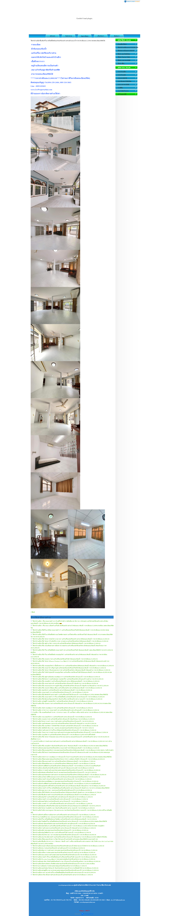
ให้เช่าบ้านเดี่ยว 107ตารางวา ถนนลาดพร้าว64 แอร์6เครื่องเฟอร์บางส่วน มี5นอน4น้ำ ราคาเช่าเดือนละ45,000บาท (66, 710)
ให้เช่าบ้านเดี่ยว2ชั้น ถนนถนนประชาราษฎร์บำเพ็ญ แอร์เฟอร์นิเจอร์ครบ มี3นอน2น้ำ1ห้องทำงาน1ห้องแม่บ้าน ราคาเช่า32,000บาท (70, 685)
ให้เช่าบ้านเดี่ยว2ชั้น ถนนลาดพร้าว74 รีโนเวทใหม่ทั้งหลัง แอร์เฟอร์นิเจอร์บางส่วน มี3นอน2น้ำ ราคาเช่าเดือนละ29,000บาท (68, 697)
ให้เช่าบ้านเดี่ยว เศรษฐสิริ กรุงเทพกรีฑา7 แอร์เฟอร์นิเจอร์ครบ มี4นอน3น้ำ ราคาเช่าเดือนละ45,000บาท (63, 701)
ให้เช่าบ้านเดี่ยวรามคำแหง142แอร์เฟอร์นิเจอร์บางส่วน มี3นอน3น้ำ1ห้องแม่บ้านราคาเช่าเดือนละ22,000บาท (64, 828)
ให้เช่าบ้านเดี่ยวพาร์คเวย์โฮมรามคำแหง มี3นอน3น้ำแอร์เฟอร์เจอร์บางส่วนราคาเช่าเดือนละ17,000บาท (63, 874)
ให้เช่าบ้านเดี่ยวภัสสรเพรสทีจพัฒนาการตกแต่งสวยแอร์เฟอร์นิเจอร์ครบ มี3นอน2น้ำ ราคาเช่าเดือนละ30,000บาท (65, 781)
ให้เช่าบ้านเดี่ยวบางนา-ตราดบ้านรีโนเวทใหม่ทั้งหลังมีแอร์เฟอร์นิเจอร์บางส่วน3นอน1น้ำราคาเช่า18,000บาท (64, 872)
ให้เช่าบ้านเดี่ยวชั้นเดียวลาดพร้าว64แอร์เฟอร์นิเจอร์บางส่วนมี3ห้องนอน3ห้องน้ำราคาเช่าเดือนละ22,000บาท (64, 794)
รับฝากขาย (68, 36)
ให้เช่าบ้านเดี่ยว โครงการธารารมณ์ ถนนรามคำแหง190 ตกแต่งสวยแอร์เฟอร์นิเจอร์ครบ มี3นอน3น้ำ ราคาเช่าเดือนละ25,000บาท (70, 732)
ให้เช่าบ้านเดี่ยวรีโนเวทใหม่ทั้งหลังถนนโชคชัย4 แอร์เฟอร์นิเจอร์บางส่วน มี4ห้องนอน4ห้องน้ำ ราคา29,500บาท (65, 819)
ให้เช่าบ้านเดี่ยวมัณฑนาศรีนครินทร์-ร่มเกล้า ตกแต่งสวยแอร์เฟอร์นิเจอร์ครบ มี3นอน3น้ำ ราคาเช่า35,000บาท (65, 772)
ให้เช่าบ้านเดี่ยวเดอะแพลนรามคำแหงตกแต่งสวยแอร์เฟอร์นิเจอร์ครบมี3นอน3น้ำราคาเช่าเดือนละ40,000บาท (64, 854)
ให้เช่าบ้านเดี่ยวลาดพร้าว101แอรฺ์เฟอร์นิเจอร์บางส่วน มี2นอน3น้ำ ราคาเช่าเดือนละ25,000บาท (60, 799)
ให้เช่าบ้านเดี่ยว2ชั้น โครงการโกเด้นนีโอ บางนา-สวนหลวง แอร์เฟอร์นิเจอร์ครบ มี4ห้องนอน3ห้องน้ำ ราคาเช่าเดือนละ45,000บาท (70, 641)
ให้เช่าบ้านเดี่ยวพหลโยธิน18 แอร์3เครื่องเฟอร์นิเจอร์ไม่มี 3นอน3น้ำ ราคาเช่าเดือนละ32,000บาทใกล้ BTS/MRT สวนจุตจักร (68, 826)
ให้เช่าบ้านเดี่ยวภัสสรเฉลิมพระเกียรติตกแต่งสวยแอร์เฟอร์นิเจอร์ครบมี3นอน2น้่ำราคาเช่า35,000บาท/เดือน (64, 863)
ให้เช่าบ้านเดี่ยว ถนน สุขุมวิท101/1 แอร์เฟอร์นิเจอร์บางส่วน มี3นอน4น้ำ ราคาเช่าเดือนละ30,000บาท (62, 717)
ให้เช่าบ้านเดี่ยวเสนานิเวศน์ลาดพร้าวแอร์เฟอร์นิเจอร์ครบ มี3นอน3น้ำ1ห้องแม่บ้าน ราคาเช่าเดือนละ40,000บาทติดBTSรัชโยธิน (70, 837)
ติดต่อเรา (117, 36)
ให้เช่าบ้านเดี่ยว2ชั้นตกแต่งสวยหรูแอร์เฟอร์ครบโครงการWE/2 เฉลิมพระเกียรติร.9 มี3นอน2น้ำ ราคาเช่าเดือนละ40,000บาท (69, 759)
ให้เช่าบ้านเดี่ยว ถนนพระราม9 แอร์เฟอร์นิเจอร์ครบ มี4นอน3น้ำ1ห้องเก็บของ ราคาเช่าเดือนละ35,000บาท (64, 719)
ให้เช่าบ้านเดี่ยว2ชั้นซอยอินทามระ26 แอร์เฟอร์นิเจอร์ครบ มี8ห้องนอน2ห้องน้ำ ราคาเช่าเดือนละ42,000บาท (64, 763)
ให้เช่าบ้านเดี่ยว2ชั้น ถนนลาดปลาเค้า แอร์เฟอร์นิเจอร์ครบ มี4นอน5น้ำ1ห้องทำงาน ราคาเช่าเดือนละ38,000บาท (65, 683)
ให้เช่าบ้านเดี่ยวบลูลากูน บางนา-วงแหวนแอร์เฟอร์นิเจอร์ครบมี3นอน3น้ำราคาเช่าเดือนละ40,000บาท (62, 790)
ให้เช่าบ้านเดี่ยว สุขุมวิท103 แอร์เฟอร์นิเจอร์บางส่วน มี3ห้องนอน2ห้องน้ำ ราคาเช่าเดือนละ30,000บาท (62, 690)
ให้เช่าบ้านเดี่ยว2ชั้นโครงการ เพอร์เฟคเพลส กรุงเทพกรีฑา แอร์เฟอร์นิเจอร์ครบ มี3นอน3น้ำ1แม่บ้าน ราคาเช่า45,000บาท (68, 679)
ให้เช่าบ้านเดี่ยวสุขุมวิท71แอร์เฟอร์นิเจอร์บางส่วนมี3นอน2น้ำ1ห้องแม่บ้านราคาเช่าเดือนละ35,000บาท (63, 797)
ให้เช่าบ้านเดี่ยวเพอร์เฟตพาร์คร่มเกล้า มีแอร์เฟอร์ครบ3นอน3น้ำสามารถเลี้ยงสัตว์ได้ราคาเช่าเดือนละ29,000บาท (65, 868)
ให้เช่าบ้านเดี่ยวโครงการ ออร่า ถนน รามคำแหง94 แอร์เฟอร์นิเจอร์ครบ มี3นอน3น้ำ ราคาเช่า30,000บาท (63, 721)
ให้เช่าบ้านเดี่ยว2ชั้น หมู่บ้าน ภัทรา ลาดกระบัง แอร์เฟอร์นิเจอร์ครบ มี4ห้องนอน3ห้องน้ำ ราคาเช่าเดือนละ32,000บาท (66, 643)
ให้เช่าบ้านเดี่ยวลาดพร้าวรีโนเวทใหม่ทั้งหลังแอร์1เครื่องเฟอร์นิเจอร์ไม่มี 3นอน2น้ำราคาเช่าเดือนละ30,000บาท (65, 857)
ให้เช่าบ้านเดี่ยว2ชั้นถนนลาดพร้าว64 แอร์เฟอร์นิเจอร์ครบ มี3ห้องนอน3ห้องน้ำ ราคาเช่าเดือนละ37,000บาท (64, 761)
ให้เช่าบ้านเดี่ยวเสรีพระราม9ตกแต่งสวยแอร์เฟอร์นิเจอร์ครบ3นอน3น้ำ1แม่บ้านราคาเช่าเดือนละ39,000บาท (64, 852)
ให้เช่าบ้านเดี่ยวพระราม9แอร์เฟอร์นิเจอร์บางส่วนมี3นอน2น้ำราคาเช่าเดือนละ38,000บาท (59, 848)
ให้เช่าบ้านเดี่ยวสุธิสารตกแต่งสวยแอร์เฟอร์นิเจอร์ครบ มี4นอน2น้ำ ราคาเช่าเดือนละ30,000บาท (60, 830)
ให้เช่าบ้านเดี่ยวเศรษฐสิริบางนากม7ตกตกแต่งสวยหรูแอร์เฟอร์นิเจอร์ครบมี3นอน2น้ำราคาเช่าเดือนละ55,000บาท (65, 870)
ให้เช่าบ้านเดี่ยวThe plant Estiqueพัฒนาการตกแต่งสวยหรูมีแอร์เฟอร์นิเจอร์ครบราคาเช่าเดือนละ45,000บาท (64, 859)
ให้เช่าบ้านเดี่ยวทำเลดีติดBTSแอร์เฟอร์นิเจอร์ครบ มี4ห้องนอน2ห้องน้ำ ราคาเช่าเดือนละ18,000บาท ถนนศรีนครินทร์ (66, 765)
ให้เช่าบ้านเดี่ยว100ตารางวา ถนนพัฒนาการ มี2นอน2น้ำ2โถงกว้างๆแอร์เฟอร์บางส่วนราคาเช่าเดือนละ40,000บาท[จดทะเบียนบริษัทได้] (72, 757)
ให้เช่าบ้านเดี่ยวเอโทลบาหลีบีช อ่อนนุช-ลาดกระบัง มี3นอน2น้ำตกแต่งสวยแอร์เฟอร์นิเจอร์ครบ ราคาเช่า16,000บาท (66, 777)
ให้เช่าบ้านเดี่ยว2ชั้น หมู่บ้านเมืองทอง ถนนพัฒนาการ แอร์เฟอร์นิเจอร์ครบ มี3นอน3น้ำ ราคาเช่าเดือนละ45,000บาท (66, 676)
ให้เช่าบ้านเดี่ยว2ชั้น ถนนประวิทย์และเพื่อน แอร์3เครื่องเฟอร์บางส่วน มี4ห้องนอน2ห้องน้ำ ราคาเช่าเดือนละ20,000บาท (67, 688)
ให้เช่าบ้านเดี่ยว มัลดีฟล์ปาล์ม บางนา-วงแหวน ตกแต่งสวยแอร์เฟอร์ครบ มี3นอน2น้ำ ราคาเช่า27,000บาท (63, 728)
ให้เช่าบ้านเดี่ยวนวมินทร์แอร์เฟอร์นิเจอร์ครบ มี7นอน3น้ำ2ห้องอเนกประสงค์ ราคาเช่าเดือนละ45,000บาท (63, 768)
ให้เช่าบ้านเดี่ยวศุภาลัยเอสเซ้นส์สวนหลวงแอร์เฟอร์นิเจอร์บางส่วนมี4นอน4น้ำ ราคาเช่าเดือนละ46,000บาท (64, 823)
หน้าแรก (52, 36)
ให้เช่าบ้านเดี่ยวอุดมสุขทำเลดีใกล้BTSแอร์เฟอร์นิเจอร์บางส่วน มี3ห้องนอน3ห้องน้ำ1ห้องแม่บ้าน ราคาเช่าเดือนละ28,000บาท (69, 785)
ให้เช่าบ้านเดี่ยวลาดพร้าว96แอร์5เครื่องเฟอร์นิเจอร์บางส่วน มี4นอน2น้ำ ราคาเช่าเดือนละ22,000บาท (62, 779)
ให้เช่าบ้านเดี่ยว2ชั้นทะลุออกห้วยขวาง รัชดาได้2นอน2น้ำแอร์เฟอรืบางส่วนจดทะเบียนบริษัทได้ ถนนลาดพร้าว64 (65, 839)
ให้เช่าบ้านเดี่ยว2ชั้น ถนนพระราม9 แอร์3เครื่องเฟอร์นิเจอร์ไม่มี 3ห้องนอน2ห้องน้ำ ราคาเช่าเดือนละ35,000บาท (65, 659)
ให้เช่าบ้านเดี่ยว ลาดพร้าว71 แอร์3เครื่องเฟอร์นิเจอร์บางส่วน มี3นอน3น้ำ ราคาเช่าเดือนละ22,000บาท (62, 803)
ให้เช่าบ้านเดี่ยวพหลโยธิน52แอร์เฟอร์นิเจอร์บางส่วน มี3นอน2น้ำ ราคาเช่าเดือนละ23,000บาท (60, 801)
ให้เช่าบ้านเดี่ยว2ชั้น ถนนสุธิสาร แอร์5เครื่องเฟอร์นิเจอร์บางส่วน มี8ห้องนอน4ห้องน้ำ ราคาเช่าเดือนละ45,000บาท (66, 681)
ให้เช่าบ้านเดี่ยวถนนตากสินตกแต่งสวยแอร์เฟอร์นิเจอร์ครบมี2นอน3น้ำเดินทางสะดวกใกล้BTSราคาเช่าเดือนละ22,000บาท (68, 846)
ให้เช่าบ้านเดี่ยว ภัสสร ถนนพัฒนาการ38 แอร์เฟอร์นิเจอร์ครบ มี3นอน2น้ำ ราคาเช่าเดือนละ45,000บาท (63, 708)
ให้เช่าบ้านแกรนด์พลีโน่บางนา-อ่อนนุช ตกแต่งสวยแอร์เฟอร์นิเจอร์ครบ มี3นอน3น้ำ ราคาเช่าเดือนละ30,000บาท (65, 817)
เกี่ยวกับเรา (100, 36)
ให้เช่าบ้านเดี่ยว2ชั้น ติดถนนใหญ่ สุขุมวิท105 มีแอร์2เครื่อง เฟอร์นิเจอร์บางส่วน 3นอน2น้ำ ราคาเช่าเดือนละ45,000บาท (67, 699)
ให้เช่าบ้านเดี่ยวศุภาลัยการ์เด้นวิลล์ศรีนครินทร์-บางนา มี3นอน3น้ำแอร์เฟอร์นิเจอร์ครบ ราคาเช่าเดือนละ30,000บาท (66, 861)
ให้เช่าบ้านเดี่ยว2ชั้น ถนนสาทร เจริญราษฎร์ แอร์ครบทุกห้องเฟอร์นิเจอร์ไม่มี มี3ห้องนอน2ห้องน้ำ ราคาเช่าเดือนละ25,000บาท (69, 668)
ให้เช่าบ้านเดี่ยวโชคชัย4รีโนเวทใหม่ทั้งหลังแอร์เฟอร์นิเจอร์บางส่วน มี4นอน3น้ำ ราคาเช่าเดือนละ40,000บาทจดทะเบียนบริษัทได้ (70, 821)
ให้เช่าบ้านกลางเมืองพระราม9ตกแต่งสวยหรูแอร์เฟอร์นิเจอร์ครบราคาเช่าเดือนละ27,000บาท (60, 866)
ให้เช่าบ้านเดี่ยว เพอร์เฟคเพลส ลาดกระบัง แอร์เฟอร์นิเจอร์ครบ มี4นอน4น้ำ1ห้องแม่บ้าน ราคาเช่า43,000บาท (64, 723)
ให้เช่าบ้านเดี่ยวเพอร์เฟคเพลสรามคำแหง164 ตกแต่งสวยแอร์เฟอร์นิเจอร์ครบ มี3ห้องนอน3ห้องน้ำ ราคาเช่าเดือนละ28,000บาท (69, 774)
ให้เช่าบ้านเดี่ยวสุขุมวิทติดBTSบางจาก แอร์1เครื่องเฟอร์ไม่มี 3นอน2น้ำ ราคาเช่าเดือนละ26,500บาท (62, 832)
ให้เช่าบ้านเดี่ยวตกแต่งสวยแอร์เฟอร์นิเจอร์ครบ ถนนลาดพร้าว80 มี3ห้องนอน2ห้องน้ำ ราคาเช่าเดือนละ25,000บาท (66, 748)
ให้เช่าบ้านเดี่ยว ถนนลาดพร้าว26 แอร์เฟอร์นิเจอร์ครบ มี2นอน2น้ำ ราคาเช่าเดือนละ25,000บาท (60, 692)
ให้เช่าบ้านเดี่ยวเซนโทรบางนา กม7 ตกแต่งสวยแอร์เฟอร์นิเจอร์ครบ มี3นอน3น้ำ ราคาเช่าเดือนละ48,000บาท (64, 834)
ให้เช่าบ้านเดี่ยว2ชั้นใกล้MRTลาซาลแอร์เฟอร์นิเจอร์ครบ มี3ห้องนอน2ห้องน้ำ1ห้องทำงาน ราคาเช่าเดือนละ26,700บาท (67, 792)
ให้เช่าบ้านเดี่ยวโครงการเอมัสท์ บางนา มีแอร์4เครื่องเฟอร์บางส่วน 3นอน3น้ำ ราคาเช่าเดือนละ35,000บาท (64, 808)
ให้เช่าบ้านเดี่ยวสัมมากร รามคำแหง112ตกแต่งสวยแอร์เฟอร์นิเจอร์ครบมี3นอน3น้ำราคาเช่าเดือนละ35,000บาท (65, 850)
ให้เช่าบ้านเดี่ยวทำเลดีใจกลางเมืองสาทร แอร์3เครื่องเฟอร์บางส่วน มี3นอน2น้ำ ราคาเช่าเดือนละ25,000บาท (64, 814)
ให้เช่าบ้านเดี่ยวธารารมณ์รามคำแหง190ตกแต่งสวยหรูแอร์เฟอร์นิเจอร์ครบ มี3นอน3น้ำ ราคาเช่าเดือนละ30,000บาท (66, 770)
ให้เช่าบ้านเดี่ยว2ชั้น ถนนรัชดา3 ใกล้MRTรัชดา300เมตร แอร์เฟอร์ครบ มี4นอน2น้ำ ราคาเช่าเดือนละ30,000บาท (65, 725)
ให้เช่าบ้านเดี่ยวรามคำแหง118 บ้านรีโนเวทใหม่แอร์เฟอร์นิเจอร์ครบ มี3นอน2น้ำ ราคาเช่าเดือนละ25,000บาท (64, 730)
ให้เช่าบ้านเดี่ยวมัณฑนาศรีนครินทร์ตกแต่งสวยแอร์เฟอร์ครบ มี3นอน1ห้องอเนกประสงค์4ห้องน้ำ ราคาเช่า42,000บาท (67, 806)
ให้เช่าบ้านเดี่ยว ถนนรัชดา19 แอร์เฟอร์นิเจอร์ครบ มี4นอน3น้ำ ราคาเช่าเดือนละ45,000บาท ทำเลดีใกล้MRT (64, 734)
